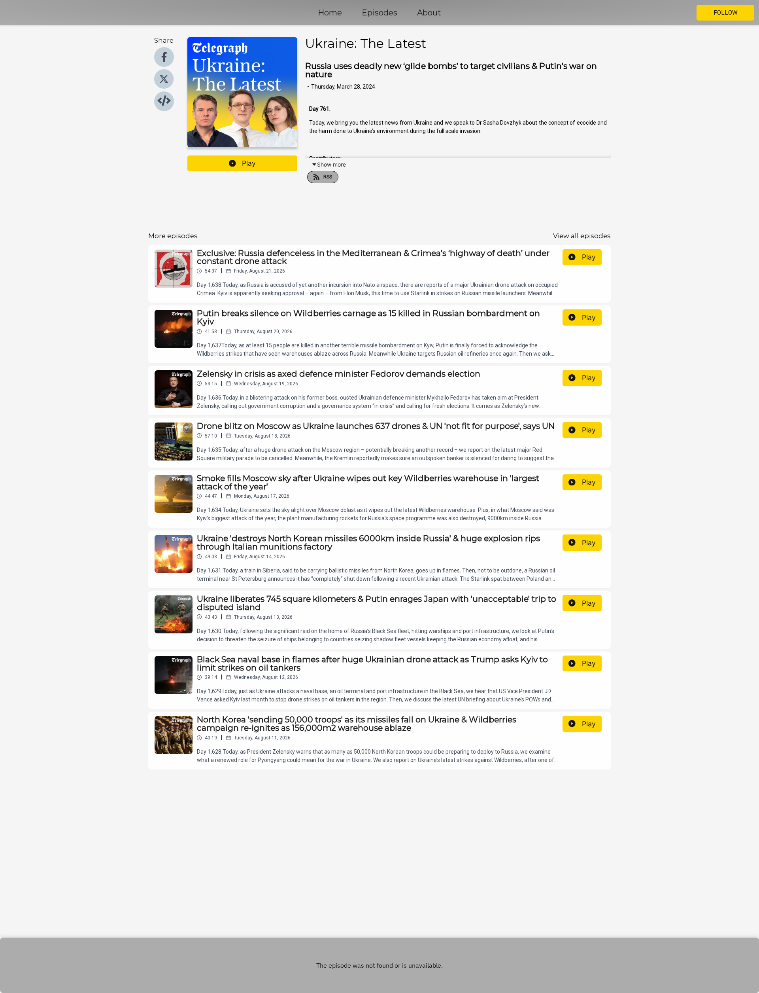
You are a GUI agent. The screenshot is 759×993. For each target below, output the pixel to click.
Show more (331, 164)
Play (249, 163)
